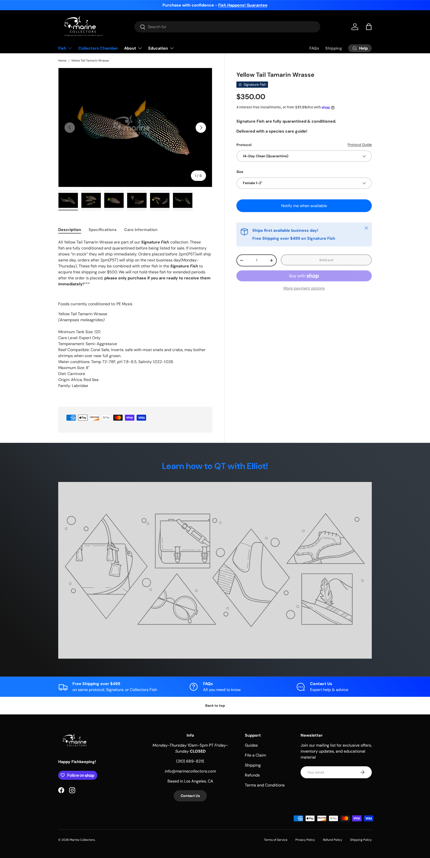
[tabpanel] (135, 317)
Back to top (215, 705)
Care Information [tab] (141, 229)
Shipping (333, 48)
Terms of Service (275, 840)
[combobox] (227, 26)
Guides (251, 745)
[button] (368, 26)
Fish (62, 48)
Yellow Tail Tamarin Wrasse (90, 60)
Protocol (244, 145)
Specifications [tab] (103, 229)
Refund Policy (332, 840)
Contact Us (190, 795)
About (130, 48)
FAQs (314, 48)
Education (158, 48)
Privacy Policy (305, 840)
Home (62, 60)
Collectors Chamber (98, 48)
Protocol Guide (360, 144)
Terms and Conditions (265, 785)
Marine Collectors (82, 840)
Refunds (252, 775)
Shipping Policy (361, 840)
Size (239, 172)
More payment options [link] (304, 288)
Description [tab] (69, 229)
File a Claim (255, 755)
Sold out (326, 260)
